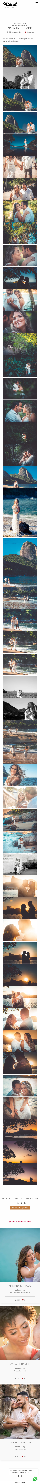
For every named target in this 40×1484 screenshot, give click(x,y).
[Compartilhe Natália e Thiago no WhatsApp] (18, 1203)
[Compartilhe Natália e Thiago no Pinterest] (25, 1203)
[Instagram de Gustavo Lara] (21, 1476)
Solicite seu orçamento (20, 1207)
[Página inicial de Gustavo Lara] (10, 5)
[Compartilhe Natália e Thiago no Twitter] (21, 1203)
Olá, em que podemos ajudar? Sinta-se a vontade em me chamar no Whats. (21, 1471)
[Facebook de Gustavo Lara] (18, 1476)
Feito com (20, 1482)
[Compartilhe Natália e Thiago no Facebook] (14, 1203)
